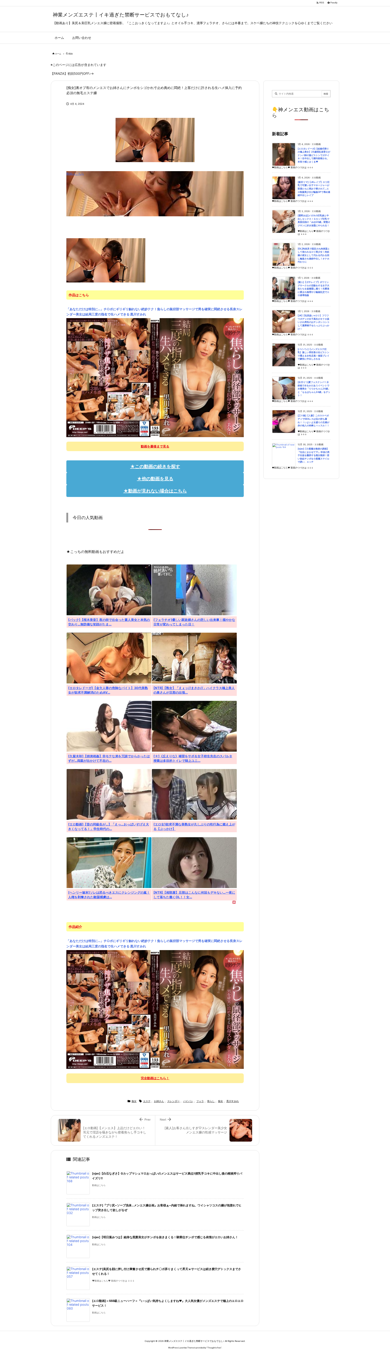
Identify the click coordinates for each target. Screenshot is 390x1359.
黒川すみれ (232, 1101)
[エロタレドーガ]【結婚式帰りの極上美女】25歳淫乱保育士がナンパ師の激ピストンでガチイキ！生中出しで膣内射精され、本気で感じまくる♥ (314, 155)
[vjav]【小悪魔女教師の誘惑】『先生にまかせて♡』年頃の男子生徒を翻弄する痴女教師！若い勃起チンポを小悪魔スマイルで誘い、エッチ (314, 455)
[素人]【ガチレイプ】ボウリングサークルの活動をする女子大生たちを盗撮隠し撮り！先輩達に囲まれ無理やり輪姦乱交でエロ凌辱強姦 (313, 289)
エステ (147, 1101)
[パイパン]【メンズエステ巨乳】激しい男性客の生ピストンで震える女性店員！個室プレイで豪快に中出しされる (313, 354)
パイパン (188, 1101)
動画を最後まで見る (155, 446)
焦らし (211, 1101)
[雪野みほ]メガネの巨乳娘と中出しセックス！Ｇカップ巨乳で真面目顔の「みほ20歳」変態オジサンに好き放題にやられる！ (314, 220)
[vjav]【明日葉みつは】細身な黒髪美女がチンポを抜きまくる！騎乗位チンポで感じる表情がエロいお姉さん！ (165, 1237)
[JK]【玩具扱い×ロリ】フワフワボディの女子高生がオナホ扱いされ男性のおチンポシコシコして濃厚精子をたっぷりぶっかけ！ (313, 322)
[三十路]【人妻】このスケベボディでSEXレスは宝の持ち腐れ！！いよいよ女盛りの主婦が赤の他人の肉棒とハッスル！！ (313, 420)
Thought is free (214, 1347)
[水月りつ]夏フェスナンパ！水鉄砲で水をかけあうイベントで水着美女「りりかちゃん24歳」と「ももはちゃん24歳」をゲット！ (314, 389)
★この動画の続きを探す (155, 466)
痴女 (71, 53)
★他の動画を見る (155, 478)
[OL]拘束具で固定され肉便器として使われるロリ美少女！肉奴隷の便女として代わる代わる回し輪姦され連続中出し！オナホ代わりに (314, 255)
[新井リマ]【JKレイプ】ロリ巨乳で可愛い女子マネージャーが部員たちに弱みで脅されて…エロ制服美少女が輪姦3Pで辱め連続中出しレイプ (314, 189)
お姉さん (159, 1101)
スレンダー (173, 1101)
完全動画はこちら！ (155, 1078)
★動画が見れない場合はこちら (155, 491)
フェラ (200, 1101)
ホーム (58, 53)
